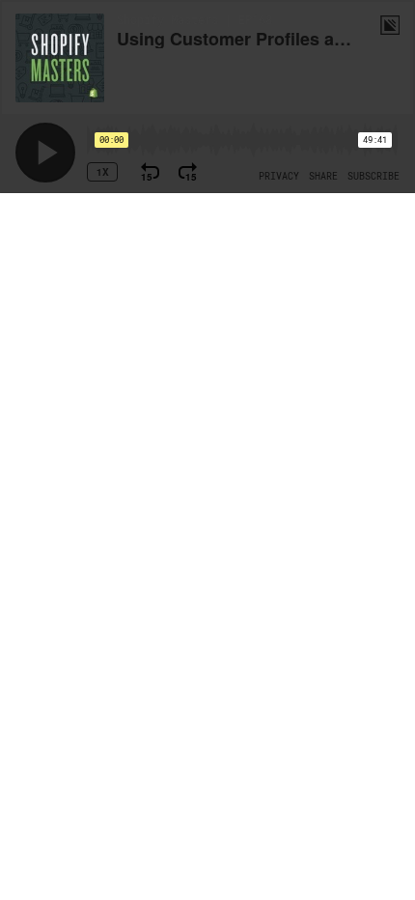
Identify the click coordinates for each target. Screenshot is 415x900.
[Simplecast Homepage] (390, 25)
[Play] (45, 153)
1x (103, 172)
